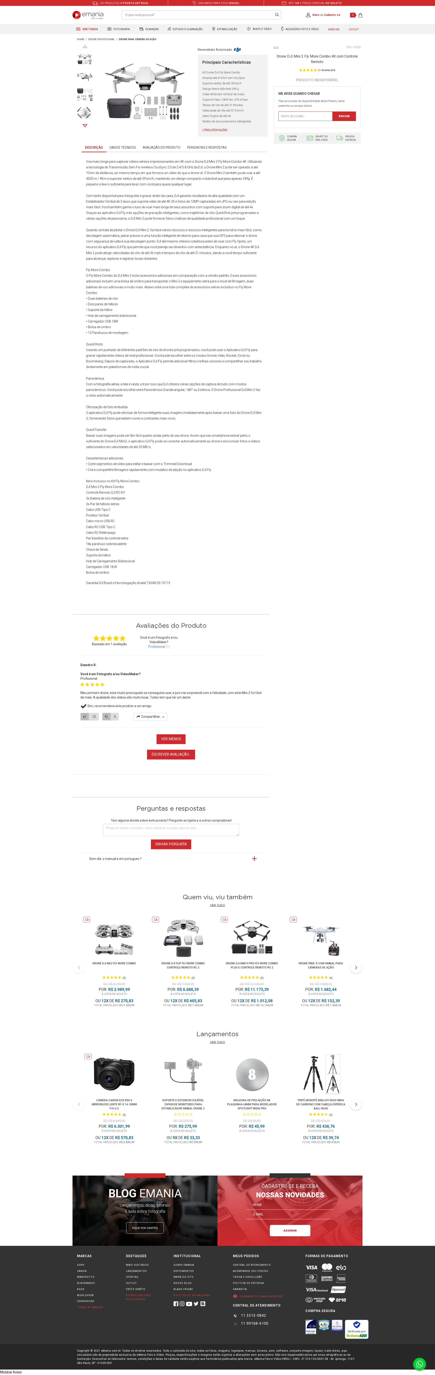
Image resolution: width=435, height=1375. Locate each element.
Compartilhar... (151, 716)
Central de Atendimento (252, 1264)
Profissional (156, 646)
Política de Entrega (248, 1283)
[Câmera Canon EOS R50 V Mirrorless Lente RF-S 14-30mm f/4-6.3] (114, 1074)
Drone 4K (247, 247)
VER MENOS (171, 739)
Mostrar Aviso (11, 1372)
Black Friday (183, 1289)
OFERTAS (132, 1277)
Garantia (240, 1289)
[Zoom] (85, 58)
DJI (276, 47)
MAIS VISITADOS (137, 1264)
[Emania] (88, 15)
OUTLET (131, 1283)
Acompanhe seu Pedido (250, 1271)
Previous (84, 46)
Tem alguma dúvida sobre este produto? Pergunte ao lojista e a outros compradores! (171, 820)
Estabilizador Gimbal (101, 201)
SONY (81, 1264)
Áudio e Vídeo (262, 29)
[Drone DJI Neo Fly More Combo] (114, 937)
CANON (82, 1271)
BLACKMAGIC (86, 1283)
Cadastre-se (332, 15)
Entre (315, 15)
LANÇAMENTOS (136, 1271)
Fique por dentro (145, 1228)
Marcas (333, 29)
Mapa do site (183, 1277)
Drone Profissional (227, 390)
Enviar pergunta (171, 844)
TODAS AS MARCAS (90, 1307)
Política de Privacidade (192, 1295)
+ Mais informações (214, 129)
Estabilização (226, 29)
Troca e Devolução (247, 1277)
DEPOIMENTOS (184, 1271)
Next (84, 125)
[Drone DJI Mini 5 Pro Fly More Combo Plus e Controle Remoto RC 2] (252, 937)
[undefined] (145, 92)
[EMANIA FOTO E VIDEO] (80, 39)
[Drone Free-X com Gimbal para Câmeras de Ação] (321, 937)
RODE (81, 1289)
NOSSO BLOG (183, 1283)
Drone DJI (201, 161)
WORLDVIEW (85, 1295)
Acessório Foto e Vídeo (302, 29)
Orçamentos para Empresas (261, 1296)
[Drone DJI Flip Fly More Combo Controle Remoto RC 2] (183, 937)
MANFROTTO (85, 1277)
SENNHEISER (85, 1301)
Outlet (354, 29)
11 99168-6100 (254, 1323)
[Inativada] (310, 1327)
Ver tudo (217, 905)
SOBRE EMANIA (184, 1264)
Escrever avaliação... (171, 754)
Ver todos (90, 29)
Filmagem (152, 29)
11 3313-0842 (253, 1315)
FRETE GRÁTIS (135, 1289)
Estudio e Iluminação (187, 29)
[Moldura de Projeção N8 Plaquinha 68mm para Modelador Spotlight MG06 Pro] (252, 1074)
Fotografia (121, 29)
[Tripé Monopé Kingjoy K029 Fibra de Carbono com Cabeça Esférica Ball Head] (321, 1074)
